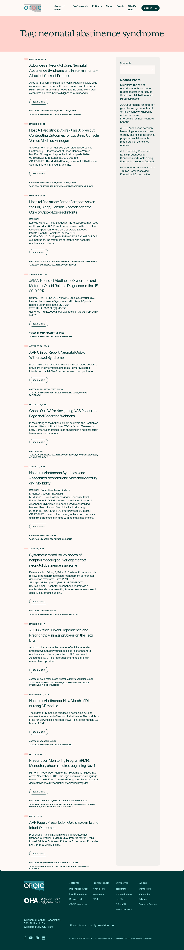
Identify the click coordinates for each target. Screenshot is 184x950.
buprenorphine (42, 683)
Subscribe (144, 894)
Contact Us (145, 889)
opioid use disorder (87, 455)
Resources (98, 894)
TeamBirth (121, 889)
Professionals (80, 6)
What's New (99, 889)
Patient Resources (79, 889)
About (109, 6)
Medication (52, 804)
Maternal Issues (67, 679)
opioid (32, 807)
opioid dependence (49, 685)
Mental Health (54, 866)
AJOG (42, 679)
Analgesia (40, 804)
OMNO (73, 111)
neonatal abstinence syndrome (56, 114)
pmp (38, 807)
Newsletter (63, 111)
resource (42, 457)
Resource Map (76, 899)
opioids (83, 393)
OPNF (95, 899)
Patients (97, 6)
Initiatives (122, 883)
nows (90, 186)
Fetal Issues (52, 679)
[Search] (151, 69)
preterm (77, 114)
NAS (37, 114)
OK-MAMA (121, 904)
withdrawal (35, 395)
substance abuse (64, 807)
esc (37, 186)
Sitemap (72, 939)
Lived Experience (78, 894)
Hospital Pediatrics (50, 261)
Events (120, 6)
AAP (41, 389)
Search (125, 63)
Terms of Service (148, 904)
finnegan (44, 186)
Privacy (143, 899)
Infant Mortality (124, 909)
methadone (56, 683)
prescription (48, 807)
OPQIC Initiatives (78, 904)
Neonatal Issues (48, 111)
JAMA (42, 333)
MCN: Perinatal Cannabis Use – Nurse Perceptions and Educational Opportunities (137, 171)
